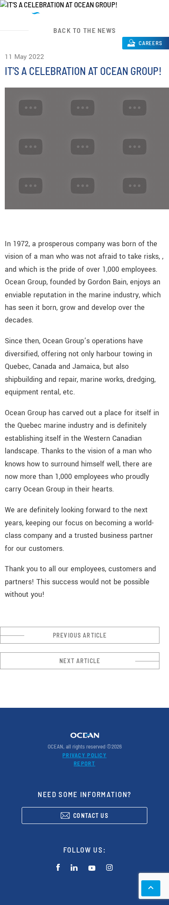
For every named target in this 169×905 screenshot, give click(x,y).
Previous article (80, 635)
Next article (79, 660)
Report (84, 763)
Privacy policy (84, 755)
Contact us (90, 815)
